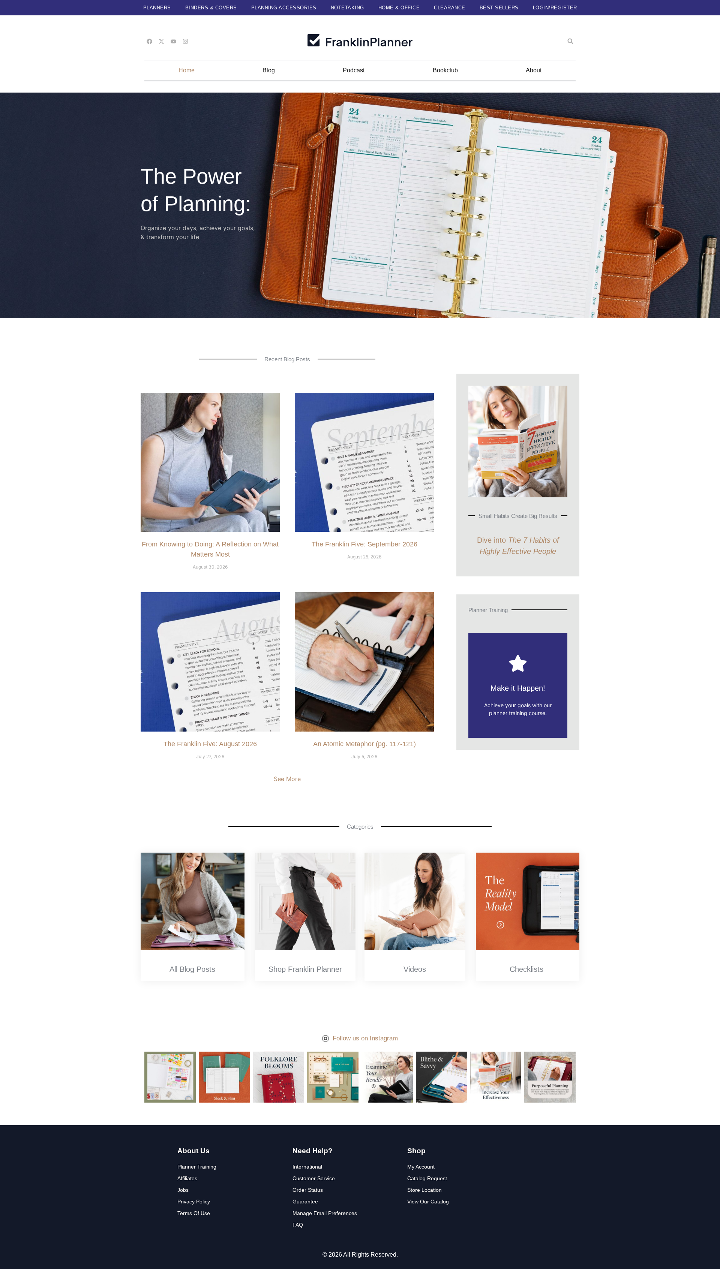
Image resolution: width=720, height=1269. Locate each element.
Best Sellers (499, 7)
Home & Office (399, 7)
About (534, 70)
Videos (415, 969)
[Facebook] (149, 41)
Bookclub (445, 70)
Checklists (526, 969)
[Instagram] (185, 41)
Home (186, 70)
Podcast (353, 70)
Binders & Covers (211, 7)
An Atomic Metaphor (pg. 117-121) (364, 744)
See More (287, 779)
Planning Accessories (283, 7)
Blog (268, 70)
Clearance (449, 7)
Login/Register (555, 7)
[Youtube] (173, 41)
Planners (157, 7)
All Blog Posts (192, 969)
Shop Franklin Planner (305, 969)
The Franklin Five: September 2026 (364, 544)
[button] (570, 41)
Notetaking (347, 7)
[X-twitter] (161, 41)
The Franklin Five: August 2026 (210, 744)
